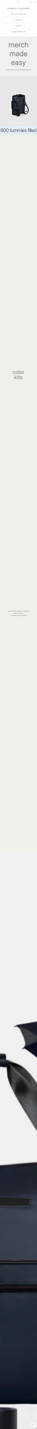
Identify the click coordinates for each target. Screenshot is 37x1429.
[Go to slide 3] (13, 123)
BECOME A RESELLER (18, 32)
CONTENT (18, 26)
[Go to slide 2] (11, 123)
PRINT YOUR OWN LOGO (18, 14)
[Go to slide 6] (19, 123)
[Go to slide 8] (23, 123)
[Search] (30, 2)
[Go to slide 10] (27, 123)
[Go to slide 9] (25, 123)
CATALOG (18, 20)
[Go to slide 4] (15, 123)
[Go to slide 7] (21, 123)
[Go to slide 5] (17, 123)
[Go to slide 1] (10, 123)
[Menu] (2, 2)
